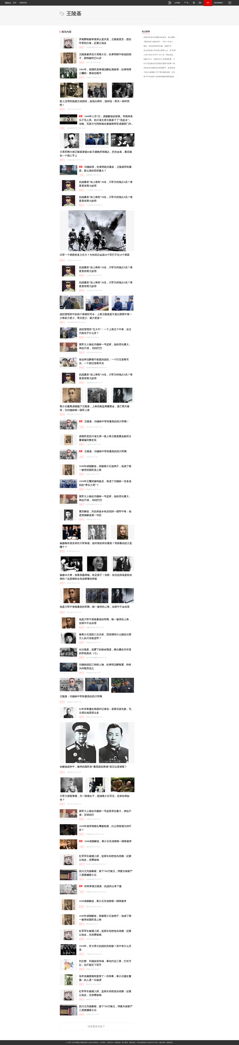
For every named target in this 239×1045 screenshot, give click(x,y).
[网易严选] (186, 2)
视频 (62, 128)
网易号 (81, 47)
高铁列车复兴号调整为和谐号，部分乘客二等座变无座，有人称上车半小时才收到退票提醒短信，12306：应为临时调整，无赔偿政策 (161, 37)
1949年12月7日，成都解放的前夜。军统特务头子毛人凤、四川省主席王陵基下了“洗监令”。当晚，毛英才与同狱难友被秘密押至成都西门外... (106, 120)
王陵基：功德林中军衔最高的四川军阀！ (106, 421)
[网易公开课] (177, 2)
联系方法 (110, 1042)
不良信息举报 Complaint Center (147, 1042)
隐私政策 (132, 1042)
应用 (14, 3)
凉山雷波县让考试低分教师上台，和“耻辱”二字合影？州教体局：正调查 (161, 50)
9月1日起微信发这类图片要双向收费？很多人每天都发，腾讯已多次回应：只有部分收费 (161, 63)
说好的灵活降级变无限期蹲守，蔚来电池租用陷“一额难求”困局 (161, 68)
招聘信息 (118, 1042)
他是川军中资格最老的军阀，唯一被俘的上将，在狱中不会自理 (94, 606)
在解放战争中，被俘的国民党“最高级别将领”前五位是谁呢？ (93, 766)
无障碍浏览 (23, 3)
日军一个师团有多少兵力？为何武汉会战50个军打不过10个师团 (94, 254)
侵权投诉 (170, 1042)
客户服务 (125, 1042)
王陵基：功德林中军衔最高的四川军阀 (105, 451)
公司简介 (103, 1042)
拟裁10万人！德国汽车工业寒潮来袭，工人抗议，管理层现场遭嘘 (161, 59)
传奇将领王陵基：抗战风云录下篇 (103, 886)
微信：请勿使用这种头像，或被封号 (157, 46)
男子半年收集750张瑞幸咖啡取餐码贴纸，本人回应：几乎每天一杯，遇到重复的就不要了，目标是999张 (161, 77)
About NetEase (93, 1042)
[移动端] (170, 2)
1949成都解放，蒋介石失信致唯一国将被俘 (108, 841)
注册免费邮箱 (218, 3)
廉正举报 (162, 1042)
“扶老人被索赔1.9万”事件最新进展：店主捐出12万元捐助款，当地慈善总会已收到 (161, 72)
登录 (208, 3)
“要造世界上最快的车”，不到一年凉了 (158, 42)
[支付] (194, 2)
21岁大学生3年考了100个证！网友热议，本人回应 (161, 55)
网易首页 (8, 3)
